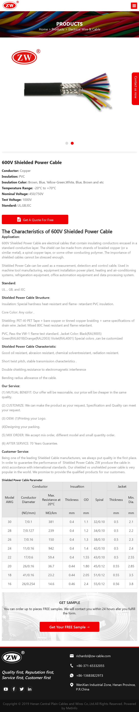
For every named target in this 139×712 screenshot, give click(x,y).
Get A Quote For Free (38, 220)
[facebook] (13, 689)
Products (58, 29)
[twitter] (21, 689)
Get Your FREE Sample (68, 626)
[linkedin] (29, 689)
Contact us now (136, 87)
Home (43, 29)
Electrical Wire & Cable (84, 29)
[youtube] (6, 689)
